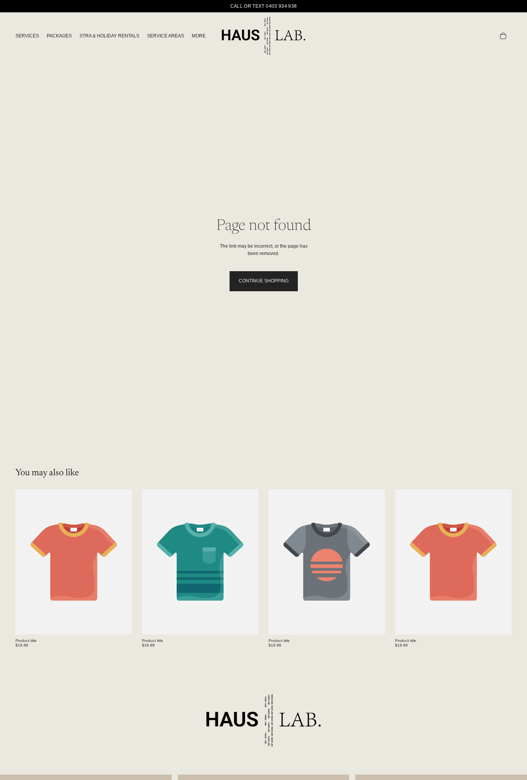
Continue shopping (264, 281)
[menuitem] (198, 36)
